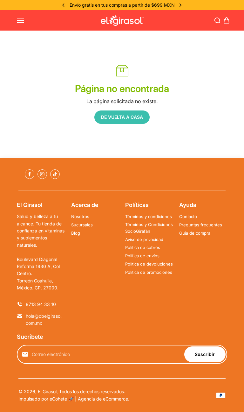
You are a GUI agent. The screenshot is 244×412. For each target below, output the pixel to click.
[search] (217, 20)
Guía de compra (194, 233)
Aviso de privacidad (144, 239)
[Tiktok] (55, 174)
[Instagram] (42, 174)
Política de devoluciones (149, 263)
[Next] (180, 5)
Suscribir (205, 354)
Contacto (188, 216)
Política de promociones (148, 272)
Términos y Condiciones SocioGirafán (149, 228)
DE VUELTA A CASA (122, 117)
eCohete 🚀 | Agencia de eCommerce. (89, 398)
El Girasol (47, 391)
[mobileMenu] (21, 20)
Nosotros (80, 216)
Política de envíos (142, 255)
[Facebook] (29, 174)
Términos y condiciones (148, 216)
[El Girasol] (122, 21)
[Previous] (64, 5)
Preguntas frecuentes (200, 224)
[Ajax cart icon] (226, 20)
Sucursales (82, 224)
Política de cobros (142, 247)
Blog (75, 233)
